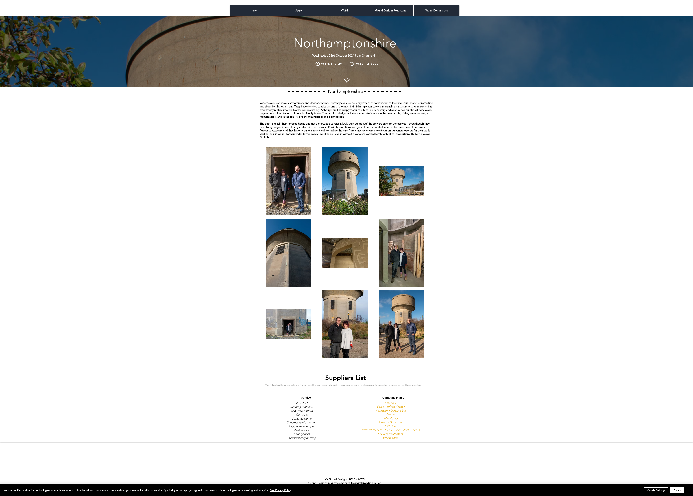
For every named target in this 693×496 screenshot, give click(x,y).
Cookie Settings (656, 490)
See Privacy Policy (280, 490)
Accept (677, 490)
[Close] (689, 490)
